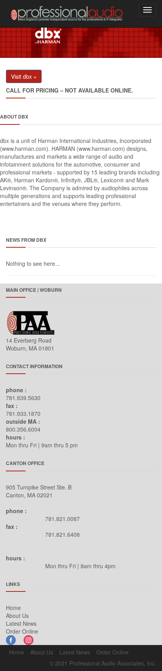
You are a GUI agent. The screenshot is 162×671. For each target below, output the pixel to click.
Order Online (22, 631)
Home (13, 608)
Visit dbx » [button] (24, 76)
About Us (17, 615)
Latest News (21, 623)
